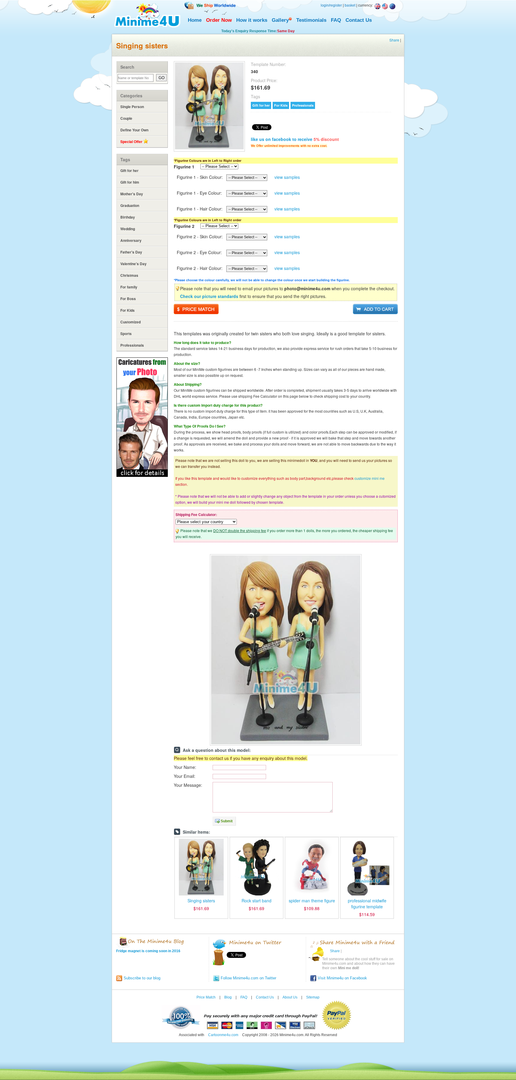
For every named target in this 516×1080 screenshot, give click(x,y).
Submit (227, 821)
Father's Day (131, 252)
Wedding (127, 228)
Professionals (132, 345)
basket (350, 5)
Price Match (206, 997)
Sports (126, 333)
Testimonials (311, 20)
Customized (130, 322)
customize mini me (369, 478)
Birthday (127, 217)
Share (394, 39)
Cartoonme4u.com (223, 1035)
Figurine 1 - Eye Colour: (199, 193)
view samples (287, 177)
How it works (251, 20)
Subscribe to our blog (142, 978)
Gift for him (129, 182)
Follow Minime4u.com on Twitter (248, 978)
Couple (126, 118)
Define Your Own (134, 130)
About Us (289, 997)
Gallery (280, 20)
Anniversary (131, 240)
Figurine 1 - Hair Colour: (199, 209)
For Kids (127, 310)
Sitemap (313, 997)
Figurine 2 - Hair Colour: (199, 268)
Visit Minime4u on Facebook (342, 978)
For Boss (128, 298)
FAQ (336, 20)
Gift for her (129, 170)
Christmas (129, 275)
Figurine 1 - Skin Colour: (200, 177)
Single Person (132, 106)
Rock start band (256, 901)
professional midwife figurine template (367, 904)
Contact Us (358, 20)
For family (128, 287)
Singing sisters (201, 901)
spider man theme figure (312, 901)
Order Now (219, 20)
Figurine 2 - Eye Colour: (199, 252)
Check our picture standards (209, 296)
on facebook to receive (295, 139)
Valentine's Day (133, 263)
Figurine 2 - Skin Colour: (200, 236)
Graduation (129, 205)
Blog (228, 997)
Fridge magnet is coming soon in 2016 (148, 951)
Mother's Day (131, 193)
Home (195, 20)
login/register (331, 5)
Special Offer (131, 141)
